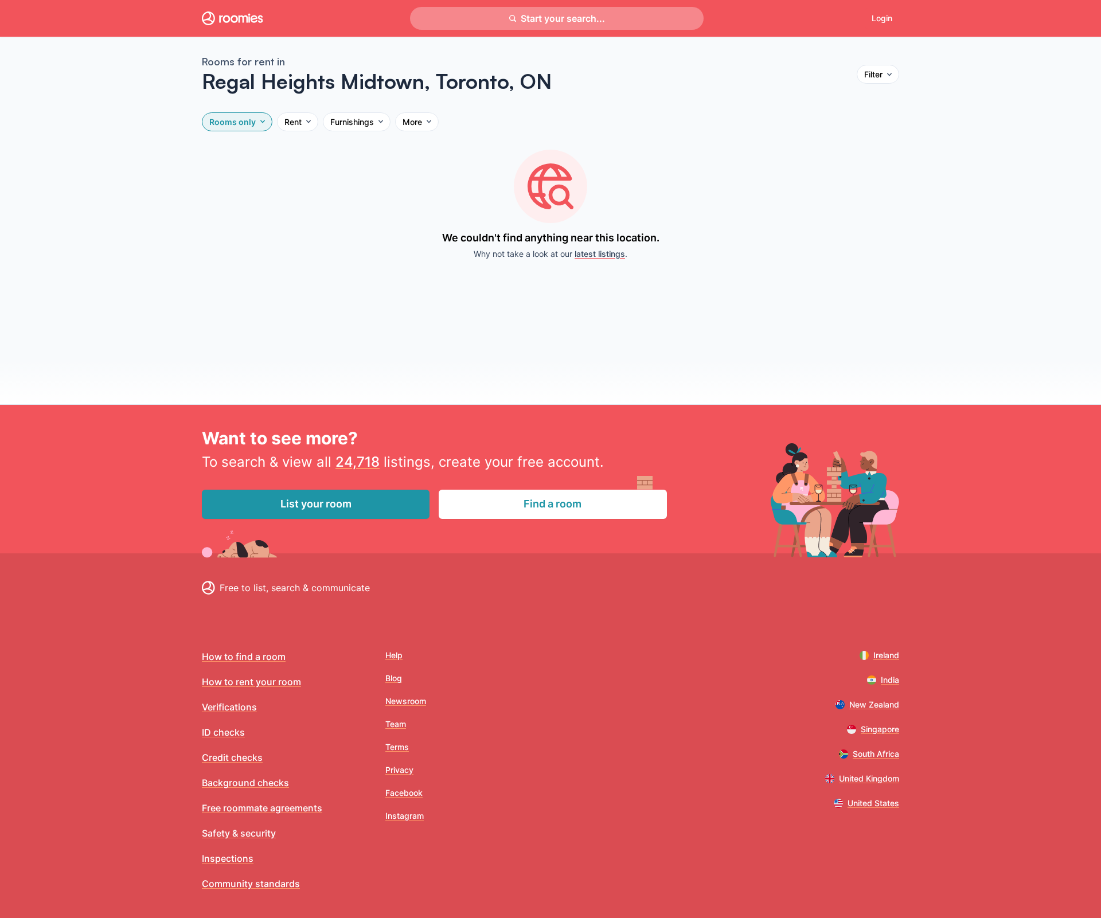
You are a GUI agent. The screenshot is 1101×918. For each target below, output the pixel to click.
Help (394, 655)
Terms (397, 747)
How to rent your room (251, 681)
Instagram (404, 816)
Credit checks (232, 757)
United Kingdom (869, 778)
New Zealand (874, 704)
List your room (316, 504)
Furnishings (352, 122)
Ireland (886, 655)
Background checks (245, 782)
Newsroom (405, 701)
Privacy (399, 770)
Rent (293, 122)
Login (882, 18)
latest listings (600, 254)
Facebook (404, 793)
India (890, 680)
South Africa (876, 754)
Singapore (880, 729)
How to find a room (244, 656)
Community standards (251, 883)
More (412, 122)
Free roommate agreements (262, 808)
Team (395, 724)
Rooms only (232, 122)
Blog (393, 678)
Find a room (552, 504)
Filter (873, 74)
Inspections (227, 858)
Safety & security (239, 833)
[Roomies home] (232, 18)
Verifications (229, 707)
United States (873, 803)
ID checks (223, 732)
